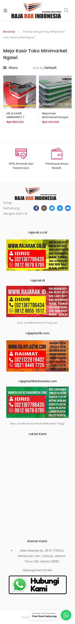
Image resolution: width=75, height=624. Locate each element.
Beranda (9, 32)
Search (66, 10)
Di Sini (48, 570)
